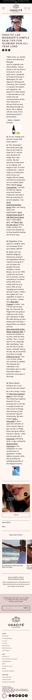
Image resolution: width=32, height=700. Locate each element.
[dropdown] (25, 8)
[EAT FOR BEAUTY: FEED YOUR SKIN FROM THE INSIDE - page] (14, 552)
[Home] (16, 622)
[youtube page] (16, 695)
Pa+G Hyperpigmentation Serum (13, 205)
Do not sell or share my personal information (15, 690)
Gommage (10, 439)
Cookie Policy (23, 689)
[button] (4, 695)
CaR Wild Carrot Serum (15, 217)
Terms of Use (5, 689)
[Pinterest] (9, 50)
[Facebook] (3, 50)
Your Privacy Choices (8, 691)
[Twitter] (6, 50)
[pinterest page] (19, 695)
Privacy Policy (14, 689)
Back (3, 526)
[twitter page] (23, 695)
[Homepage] (16, 8)
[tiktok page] (13, 695)
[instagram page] (10, 695)
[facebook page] (26, 695)
